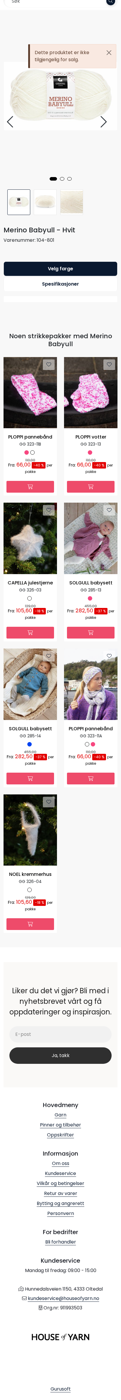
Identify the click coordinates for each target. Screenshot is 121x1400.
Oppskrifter (60, 1134)
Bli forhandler (60, 1242)
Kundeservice (60, 1173)
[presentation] (10, 122)
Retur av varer (60, 1193)
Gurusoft (61, 1389)
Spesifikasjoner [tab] (60, 284)
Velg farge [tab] (60, 268)
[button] (53, 179)
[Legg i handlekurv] (30, 487)
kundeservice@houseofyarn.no (63, 1298)
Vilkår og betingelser (60, 1183)
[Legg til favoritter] (49, 364)
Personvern (60, 1213)
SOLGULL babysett (90, 583)
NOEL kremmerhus (30, 874)
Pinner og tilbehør (60, 1124)
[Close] (109, 52)
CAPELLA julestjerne (30, 583)
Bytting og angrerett (60, 1203)
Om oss (60, 1163)
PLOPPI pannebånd (30, 437)
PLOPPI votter (90, 437)
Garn (60, 1114)
